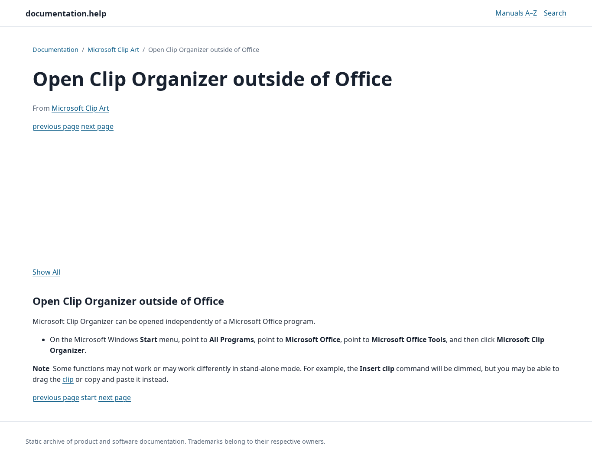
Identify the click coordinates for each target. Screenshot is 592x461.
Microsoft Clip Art (113, 49)
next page (97, 126)
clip (68, 379)
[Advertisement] (296, 199)
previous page (56, 126)
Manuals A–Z (516, 13)
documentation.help (66, 13)
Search (555, 13)
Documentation (55, 49)
